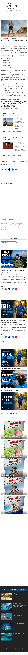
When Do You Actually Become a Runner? (11, 368)
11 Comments (15, 636)
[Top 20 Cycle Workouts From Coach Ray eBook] (14, 486)
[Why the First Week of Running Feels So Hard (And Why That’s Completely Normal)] (14, 401)
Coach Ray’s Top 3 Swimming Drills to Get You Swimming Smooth (19, 605)
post (11, 56)
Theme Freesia (22, 648)
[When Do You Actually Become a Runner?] (14, 358)
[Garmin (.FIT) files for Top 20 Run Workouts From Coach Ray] (14, 430)
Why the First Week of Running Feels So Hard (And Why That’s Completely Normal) (13, 412)
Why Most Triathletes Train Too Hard (10, 390)
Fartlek (3, 44)
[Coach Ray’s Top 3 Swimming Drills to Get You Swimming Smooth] (6, 603)
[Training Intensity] (6, 593)
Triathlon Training (11, 38)
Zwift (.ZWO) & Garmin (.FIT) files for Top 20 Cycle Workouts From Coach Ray (13, 474)
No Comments (4, 42)
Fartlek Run (7, 44)
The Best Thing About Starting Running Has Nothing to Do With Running (13, 321)
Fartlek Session (12, 44)
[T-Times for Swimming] (6, 623)
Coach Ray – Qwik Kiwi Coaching (13, 6)
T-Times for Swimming (18, 623)
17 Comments (15, 625)
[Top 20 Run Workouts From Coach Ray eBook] (14, 449)
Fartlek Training (18, 44)
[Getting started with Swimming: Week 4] (6, 613)
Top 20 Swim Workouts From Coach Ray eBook (12, 513)
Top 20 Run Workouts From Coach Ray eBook (12, 456)
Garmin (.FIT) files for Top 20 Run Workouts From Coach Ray (13, 437)
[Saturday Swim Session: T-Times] (6, 633)
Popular (5, 589)
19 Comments (15, 617)
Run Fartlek (19, 46)
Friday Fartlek (7, 46)
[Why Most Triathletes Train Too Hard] (14, 379)
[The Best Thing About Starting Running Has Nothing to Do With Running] (14, 309)
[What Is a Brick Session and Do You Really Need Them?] (14, 259)
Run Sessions (4, 38)
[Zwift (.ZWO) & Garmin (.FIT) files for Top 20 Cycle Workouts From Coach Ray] (14, 467)
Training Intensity (17, 594)
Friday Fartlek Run (13, 46)
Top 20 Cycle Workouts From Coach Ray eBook (12, 494)
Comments (14, 589)
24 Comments (15, 608)
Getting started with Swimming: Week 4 (18, 614)
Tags (22, 589)
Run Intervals (23, 46)
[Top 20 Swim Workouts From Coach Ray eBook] (14, 505)
